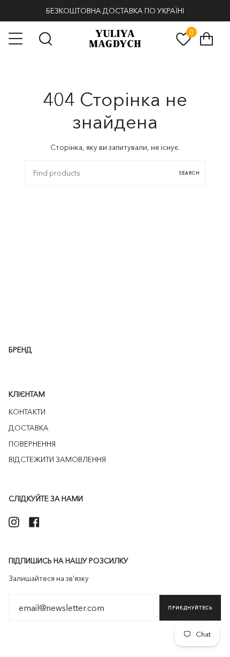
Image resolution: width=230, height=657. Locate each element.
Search (189, 173)
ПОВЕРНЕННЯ (32, 444)
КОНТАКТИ (27, 411)
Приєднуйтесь (190, 607)
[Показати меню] (17, 39)
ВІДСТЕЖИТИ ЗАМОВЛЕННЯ (57, 459)
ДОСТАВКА (29, 428)
